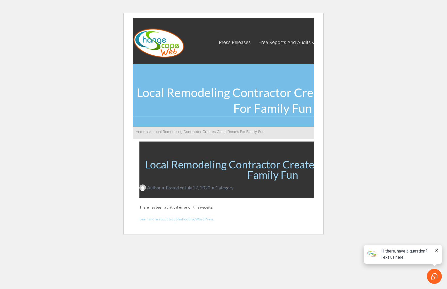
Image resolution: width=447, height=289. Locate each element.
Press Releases (235, 42)
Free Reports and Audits (284, 42)
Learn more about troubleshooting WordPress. (176, 219)
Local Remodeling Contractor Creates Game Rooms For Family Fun (273, 169)
